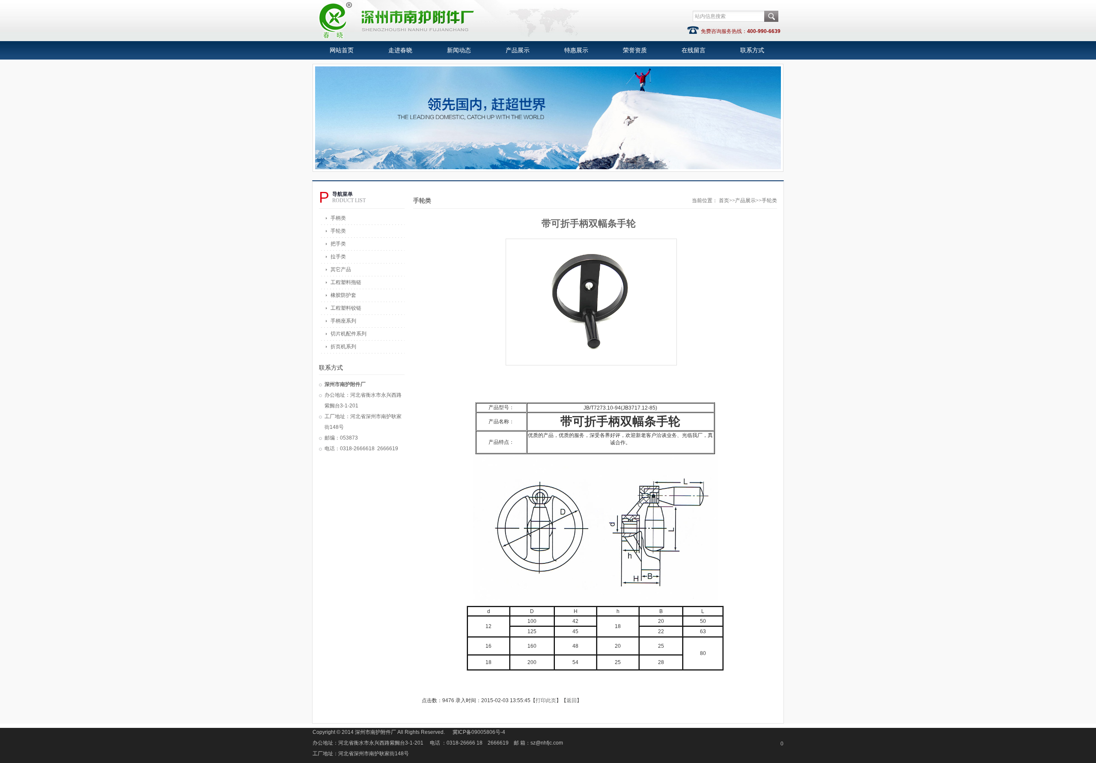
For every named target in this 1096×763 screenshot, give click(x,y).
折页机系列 (343, 347)
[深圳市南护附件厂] (448, 37)
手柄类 (338, 218)
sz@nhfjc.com (546, 743)
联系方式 (752, 50)
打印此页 (546, 700)
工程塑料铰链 (346, 308)
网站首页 (342, 50)
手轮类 (338, 231)
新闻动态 (459, 50)
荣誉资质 (635, 50)
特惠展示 (576, 50)
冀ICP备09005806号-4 (479, 732)
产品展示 (518, 50)
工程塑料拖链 (346, 282)
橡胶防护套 (343, 295)
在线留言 (694, 50)
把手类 (338, 244)
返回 (571, 700)
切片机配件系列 (348, 334)
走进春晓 (400, 50)
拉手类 (338, 257)
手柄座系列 (343, 321)
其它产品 (341, 269)
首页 (724, 200)
